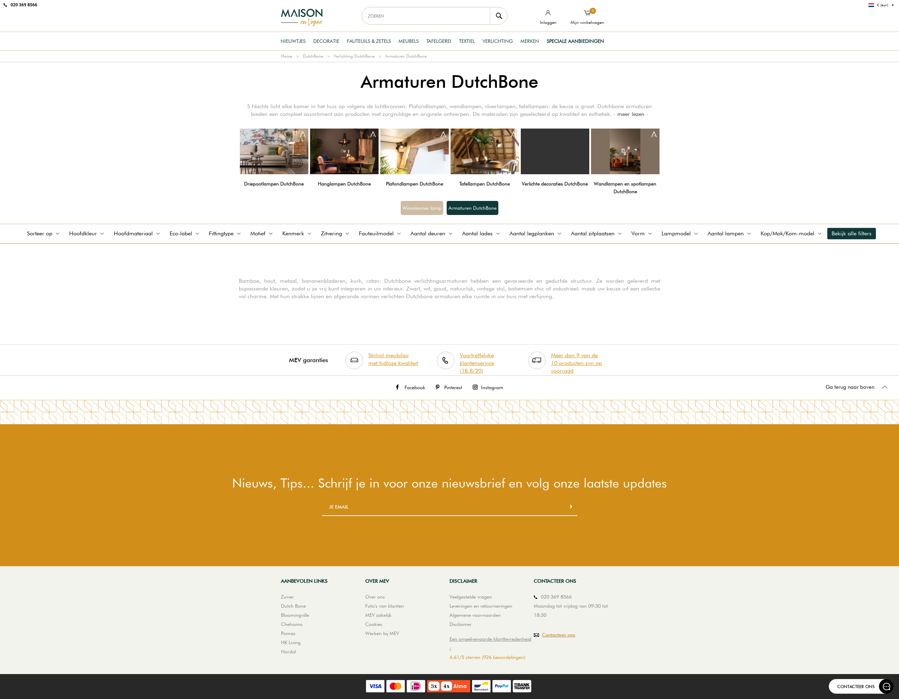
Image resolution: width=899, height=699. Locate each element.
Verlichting (498, 41)
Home (286, 56)
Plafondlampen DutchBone (414, 184)
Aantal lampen (726, 233)
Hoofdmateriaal (133, 233)
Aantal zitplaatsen (593, 233)
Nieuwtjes (293, 41)
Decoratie (326, 41)
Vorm (638, 233)
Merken (529, 41)
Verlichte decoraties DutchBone (555, 184)
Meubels (409, 41)
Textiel (467, 41)
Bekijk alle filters (852, 233)
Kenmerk (293, 233)
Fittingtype (221, 233)
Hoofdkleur (83, 233)
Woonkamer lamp (421, 208)
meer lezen (630, 114)
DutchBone (313, 56)
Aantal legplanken (532, 233)
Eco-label (181, 233)
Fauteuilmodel (376, 233)
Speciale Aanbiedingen (575, 41)
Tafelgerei (438, 41)
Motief (257, 233)
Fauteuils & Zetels (369, 41)
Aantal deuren (428, 233)
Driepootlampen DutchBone (274, 184)
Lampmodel (676, 233)
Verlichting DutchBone (354, 56)
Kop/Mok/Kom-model (787, 233)
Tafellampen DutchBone (484, 184)
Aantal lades (477, 233)
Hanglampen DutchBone (344, 184)
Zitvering (331, 233)
